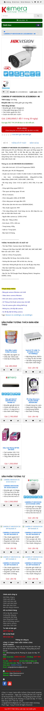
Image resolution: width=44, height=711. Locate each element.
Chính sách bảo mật (9, 601)
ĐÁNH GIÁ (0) (34, 143)
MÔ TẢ (5, 143)
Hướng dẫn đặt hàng (10, 617)
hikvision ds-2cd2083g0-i (14, 315)
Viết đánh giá (26, 134)
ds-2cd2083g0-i (28, 315)
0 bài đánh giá (16, 134)
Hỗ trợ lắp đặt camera (10, 613)
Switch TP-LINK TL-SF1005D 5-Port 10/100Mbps (33, 352)
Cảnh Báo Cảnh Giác (10, 625)
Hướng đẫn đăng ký (9, 615)
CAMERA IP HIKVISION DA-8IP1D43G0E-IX (33, 564)
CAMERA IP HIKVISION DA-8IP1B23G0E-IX (11, 533)
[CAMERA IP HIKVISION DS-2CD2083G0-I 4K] (22, 58)
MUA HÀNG (22, 129)
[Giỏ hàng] (38, 2)
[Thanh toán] (40, 2)
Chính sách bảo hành (10, 603)
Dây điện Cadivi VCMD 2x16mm (11, 351)
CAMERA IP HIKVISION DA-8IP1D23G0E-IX (11, 564)
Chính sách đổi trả (9, 599)
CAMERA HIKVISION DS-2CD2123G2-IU (11, 486)
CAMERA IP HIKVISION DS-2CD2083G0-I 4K (20, 34)
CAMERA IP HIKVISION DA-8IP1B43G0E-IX (33, 533)
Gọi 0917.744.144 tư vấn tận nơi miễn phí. (20, 709)
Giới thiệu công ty (9, 597)
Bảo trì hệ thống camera (11, 621)
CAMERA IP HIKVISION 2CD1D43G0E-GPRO (33, 503)
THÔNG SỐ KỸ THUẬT (18, 143)
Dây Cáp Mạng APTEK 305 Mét (11, 448)
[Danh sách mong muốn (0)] (35, 2)
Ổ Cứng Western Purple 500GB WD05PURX (33, 400)
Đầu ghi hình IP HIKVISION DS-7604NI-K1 (11, 400)
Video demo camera (9, 623)
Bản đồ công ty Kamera (11, 607)
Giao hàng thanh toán (10, 619)
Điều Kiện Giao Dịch (9, 605)
